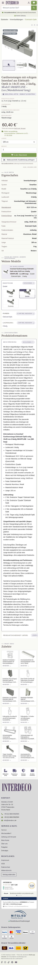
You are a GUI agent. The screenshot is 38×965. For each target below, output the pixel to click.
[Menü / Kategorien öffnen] (3, 2)
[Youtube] (16, 962)
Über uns (4, 844)
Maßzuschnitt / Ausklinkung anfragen (20, 160)
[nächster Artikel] (37, 25)
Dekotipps (4, 850)
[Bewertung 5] (21, 895)
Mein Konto (5, 840)
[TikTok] (9, 962)
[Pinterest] (12, 962)
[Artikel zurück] (32, 25)
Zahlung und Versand (8, 837)
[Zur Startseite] (16, 787)
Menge (4, 146)
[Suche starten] (34, 8)
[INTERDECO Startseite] (12, 2)
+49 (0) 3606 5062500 (11, 814)
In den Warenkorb (20, 155)
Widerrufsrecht (6, 870)
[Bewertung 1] (16, 895)
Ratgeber (4, 847)
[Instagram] (5, 962)
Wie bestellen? (6, 833)
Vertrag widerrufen (9, 874)
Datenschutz (5, 867)
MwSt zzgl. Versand (19, 128)
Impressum (5, 860)
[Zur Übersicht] (34, 25)
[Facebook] (2, 962)
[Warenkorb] (34, 3)
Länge (3, 138)
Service (4, 830)
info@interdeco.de (10, 820)
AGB (3, 864)
